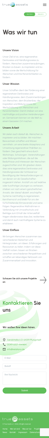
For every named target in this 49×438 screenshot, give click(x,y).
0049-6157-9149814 (17, 344)
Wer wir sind (15, 429)
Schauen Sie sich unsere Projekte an (20, 280)
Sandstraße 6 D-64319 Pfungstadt (24, 339)
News (5, 432)
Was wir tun (26, 429)
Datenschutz (35, 432)
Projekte (37, 429)
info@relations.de (16, 349)
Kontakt (13, 432)
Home (5, 429)
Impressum (22, 432)
